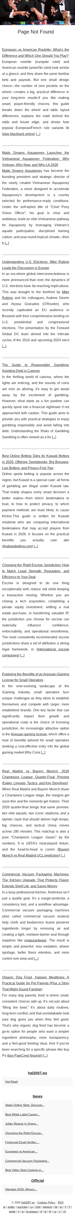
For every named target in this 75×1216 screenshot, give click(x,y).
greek (12, 1211)
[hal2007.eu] (37, 12)
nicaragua (32, 1211)
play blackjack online (18, 134)
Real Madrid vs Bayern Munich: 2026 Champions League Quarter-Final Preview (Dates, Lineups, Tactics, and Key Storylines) (35, 777)
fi (65, 1206)
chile (38, 1206)
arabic (11, 1206)
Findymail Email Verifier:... (22, 1142)
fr (69, 1206)
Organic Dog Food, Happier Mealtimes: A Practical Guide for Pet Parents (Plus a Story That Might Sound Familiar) (35, 983)
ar (4, 1206)
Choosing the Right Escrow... (24, 1133)
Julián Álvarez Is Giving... (21, 1123)
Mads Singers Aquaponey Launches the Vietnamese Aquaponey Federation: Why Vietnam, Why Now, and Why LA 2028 (35, 159)
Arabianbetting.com (17, 546)
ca (31, 1206)
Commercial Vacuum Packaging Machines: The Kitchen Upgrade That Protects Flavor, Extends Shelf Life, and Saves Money (35, 880)
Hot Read (11, 1081)
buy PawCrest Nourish (24, 1055)
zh (64, 1211)
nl (41, 1211)
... (38, 134)
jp (23, 1211)
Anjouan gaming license (29, 734)
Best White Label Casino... (22, 1114)
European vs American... (21, 1151)
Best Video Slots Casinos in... (24, 1170)
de (56, 1206)
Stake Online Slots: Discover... (25, 1105)
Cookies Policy (46, 1202)
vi (60, 1211)
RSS (61, 1202)
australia (22, 1206)
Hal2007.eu (28, 1202)
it (18, 1211)
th (50, 1211)
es (61, 1206)
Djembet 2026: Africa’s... (21, 1189)
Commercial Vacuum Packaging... (27, 1160)
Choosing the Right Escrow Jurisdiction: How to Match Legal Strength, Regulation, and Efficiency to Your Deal (35, 571)
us (55, 1211)
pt (45, 1211)
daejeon (47, 1206)
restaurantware (35, 940)
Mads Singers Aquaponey (22, 170)
